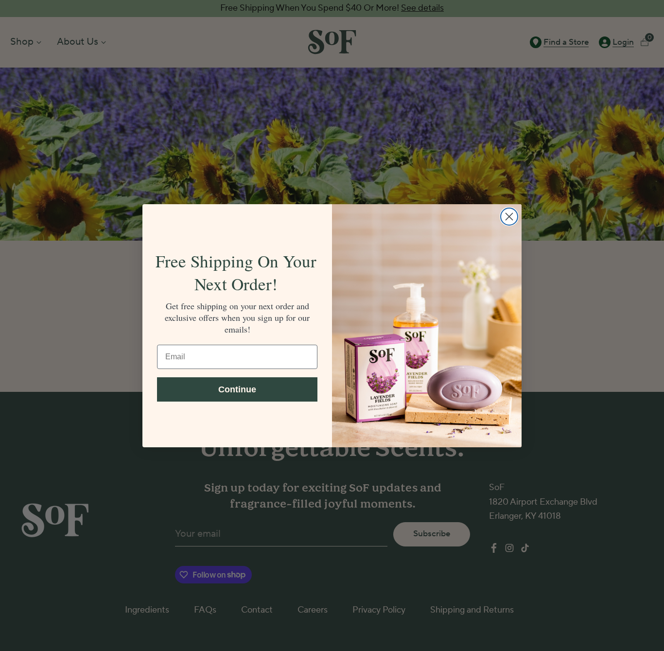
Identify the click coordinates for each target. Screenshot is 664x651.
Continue (237, 389)
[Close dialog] (509, 216)
